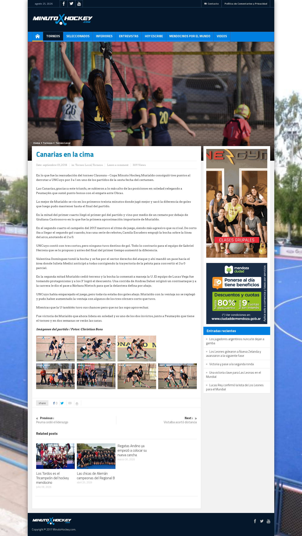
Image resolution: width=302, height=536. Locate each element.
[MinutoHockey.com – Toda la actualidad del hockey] (62, 19)
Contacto (213, 4)
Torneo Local (62, 143)
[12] (55, 376)
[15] (137, 348)
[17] (177, 376)
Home (36, 143)
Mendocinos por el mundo (189, 36)
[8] (55, 348)
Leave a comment (117, 164)
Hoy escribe (154, 36)
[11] (96, 376)
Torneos (53, 36)
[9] (96, 348)
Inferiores (104, 36)
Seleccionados (78, 36)
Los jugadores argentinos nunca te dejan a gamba (235, 341)
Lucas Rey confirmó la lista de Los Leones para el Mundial (235, 387)
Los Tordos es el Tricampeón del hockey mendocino (52, 478)
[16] (137, 376)
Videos (222, 36)
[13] (177, 348)
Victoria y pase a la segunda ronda (231, 364)
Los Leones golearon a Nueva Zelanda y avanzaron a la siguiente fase (233, 353)
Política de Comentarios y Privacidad (246, 4)
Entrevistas (128, 36)
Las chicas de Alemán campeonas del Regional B (96, 476)
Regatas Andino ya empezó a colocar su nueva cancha (132, 450)
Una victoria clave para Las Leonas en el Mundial (233, 374)
